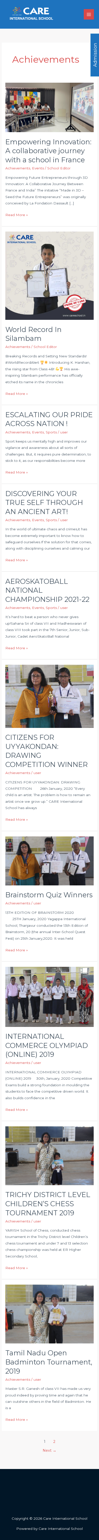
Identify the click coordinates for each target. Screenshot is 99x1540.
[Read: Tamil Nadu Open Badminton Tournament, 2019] (49, 1314)
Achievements (17, 168)
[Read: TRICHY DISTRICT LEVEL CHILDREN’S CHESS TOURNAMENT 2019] (49, 1155)
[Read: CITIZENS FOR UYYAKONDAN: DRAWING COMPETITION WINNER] (49, 696)
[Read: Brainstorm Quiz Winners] (49, 861)
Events (38, 168)
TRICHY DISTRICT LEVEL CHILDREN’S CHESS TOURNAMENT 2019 (47, 1204)
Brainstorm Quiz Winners (49, 895)
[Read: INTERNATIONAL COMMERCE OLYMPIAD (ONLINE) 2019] (49, 996)
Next (49, 1450)
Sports (51, 432)
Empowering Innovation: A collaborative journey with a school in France (48, 151)
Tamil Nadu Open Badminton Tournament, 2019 (48, 1362)
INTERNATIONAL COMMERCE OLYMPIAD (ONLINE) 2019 (46, 1045)
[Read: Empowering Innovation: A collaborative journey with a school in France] (49, 107)
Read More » (16, 214)
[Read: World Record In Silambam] (49, 275)
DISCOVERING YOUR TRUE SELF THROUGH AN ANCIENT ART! (44, 502)
